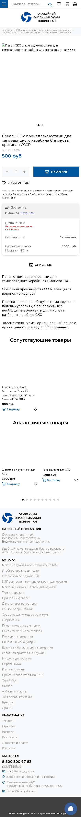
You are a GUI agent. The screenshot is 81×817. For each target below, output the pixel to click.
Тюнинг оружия (13, 592)
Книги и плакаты (13, 669)
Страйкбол (9, 680)
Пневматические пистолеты (22, 631)
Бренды (7, 702)
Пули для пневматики (17, 636)
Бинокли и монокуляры (18, 642)
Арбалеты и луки (14, 691)
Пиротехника (11, 664)
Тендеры (8, 721)
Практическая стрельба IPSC (22, 675)
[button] (39, 125)
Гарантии (8, 726)
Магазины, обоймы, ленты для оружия (29, 587)
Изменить (27, 213)
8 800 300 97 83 (16, 762)
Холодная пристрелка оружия (23, 653)
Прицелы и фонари (15, 598)
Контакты (8, 748)
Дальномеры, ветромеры (19, 603)
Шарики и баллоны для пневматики (27, 647)
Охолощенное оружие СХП (21, 576)
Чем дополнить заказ (17, 697)
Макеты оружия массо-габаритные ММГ (30, 565)
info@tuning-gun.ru (20, 771)
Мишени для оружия (17, 658)
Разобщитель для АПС (56, 469)
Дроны (7, 708)
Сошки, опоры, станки (17, 609)
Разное (7, 686)
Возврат (8, 732)
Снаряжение (11, 620)
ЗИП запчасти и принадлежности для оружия (34, 581)
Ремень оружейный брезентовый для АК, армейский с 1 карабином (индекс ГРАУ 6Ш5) (18, 393)
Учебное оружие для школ (21, 570)
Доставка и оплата (15, 743)
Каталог (21, 190)
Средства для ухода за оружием (25, 614)
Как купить (9, 737)
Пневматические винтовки (21, 625)
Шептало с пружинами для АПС (18, 471)
